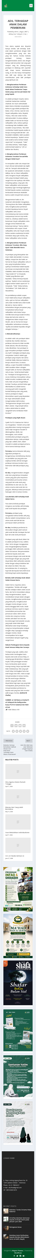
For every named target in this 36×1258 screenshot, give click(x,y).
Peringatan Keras (15, 1227)
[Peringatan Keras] (5, 1228)
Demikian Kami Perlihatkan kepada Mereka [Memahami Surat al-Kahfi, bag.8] (19, 1237)
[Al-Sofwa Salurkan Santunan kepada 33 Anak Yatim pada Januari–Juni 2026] (5, 1219)
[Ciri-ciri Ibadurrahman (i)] (18, 845)
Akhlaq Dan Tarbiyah (15, 34)
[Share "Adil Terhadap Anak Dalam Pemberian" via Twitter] (16, 726)
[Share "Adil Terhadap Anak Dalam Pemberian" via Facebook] (12, 726)
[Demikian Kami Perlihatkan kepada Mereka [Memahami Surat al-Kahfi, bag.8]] (5, 1236)
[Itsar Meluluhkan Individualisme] (18, 822)
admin (16, 32)
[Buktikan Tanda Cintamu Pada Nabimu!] (5, 1211)
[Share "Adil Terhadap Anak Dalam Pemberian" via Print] (24, 726)
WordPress (18, 1253)
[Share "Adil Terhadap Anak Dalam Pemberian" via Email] (20, 726)
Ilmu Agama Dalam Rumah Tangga (15, 783)
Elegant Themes (17, 1251)
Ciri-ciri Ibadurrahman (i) (14, 856)
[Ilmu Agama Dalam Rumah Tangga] (18, 771)
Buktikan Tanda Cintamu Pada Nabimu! (20, 1210)
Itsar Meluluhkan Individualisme (17, 832)
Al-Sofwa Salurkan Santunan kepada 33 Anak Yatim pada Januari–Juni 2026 (19, 1219)
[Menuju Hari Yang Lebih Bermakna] (18, 796)
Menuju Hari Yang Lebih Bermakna (14, 808)
